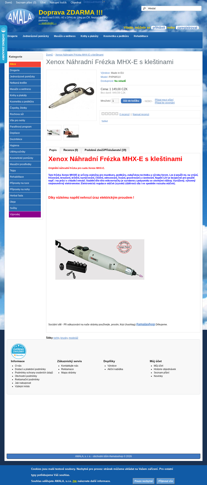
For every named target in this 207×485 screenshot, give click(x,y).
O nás (18, 365)
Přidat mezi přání (164, 99)
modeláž (73, 337)
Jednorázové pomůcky (36, 36)
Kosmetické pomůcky (21, 158)
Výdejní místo (22, 386)
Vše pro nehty (17, 120)
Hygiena (14, 145)
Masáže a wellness (65, 36)
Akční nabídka (115, 369)
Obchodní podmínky (26, 376)
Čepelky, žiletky (18, 107)
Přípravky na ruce (19, 183)
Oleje (13, 201)
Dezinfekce (16, 139)
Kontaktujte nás (69, 365)
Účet (43, 2)
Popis (53, 150)
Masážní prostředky (20, 164)
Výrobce (112, 365)
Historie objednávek (165, 369)
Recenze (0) (70, 150)
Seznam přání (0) (26, 2)
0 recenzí (124, 114)
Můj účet (158, 365)
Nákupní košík (58, 2)
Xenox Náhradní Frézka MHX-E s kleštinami (79, 54)
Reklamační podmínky (27, 379)
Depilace (15, 133)
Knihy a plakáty (89, 36)
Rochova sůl (17, 114)
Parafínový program (21, 126)
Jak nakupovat (23, 383)
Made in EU (117, 73)
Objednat (76, 2)
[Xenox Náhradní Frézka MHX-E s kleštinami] (71, 117)
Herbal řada (16, 195)
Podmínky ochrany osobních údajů (34, 372)
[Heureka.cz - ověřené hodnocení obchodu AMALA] (18, 358)
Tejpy (13, 170)
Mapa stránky (68, 372)
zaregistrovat (187, 27)
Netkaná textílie (18, 82)
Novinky (158, 376)
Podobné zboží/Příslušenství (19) (105, 150)
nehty (56, 337)
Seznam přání (161, 372)
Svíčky (13, 208)
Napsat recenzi (141, 114)
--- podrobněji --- (48, 23)
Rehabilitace (141, 36)
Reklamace (67, 369)
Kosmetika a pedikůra (116, 36)
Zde (75, 481)
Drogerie (12, 36)
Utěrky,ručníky (17, 151)
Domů (8, 2)
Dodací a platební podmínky (30, 369)
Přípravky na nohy (20, 189)
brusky (64, 337)
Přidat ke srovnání (165, 102)
